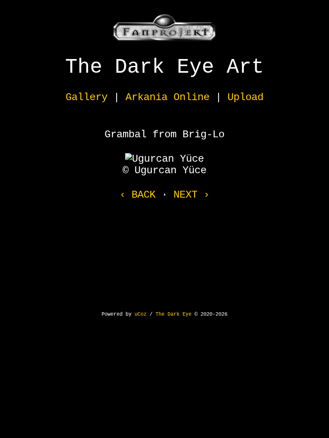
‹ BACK (138, 195)
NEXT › (191, 195)
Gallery (87, 97)
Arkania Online (167, 97)
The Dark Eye (173, 314)
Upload (245, 97)
